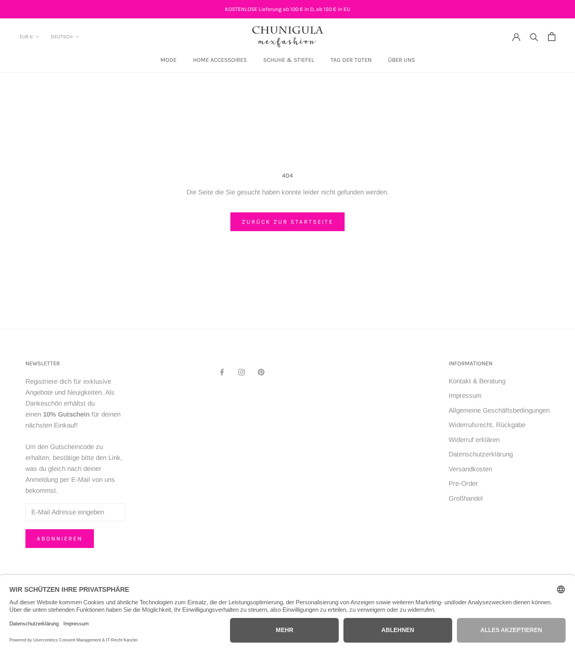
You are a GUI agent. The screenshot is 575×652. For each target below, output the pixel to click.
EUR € (26, 37)
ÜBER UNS (401, 60)
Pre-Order (463, 483)
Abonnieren (60, 538)
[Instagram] (241, 371)
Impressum (465, 395)
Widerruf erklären (474, 440)
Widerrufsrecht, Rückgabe (487, 425)
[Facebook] (222, 371)
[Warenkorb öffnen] (551, 36)
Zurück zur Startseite (287, 221)
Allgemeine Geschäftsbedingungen (499, 410)
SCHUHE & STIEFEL (288, 60)
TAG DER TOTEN (351, 60)
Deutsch (62, 37)
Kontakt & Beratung (477, 381)
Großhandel (466, 498)
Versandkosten (470, 469)
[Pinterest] (261, 371)
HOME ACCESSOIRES (220, 60)
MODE (168, 60)
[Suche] (534, 36)
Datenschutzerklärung (481, 454)
